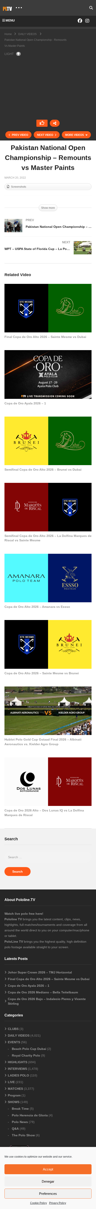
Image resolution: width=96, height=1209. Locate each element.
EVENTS (14, 1042)
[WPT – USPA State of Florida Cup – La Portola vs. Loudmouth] (48, 252)
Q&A (15, 1128)
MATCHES (15, 1088)
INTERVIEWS (17, 1069)
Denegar (48, 1181)
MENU (10, 20)
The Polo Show (23, 1135)
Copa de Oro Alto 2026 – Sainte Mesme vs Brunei (41, 673)
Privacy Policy (57, 1203)
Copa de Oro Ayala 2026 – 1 (25, 403)
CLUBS (13, 1029)
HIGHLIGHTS (17, 1062)
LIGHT (9, 54)
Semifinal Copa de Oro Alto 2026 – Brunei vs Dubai (42, 469)
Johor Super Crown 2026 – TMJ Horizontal (40, 972)
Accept (48, 1169)
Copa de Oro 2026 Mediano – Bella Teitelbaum (43, 992)
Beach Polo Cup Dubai (29, 1049)
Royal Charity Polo (26, 1055)
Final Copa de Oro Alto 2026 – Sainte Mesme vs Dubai (45, 337)
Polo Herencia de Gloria (30, 1115)
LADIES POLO (18, 1075)
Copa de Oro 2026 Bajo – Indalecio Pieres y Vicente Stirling (47, 1001)
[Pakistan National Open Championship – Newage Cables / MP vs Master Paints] (48, 230)
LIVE (11, 1082)
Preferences (48, 1193)
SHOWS (13, 1102)
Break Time (20, 1108)
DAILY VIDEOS (18, 1035)
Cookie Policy (38, 1203)
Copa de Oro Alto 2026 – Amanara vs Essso (37, 606)
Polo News (20, 1122)
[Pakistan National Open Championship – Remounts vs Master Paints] (48, 308)
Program (14, 1095)
